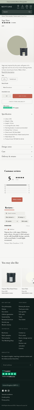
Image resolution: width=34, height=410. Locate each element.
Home (3, 16)
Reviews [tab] (9, 207)
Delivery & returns (9, 156)
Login (20, 340)
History (4, 309)
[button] (17, 188)
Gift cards (22, 314)
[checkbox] (24, 221)
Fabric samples (6, 335)
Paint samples (9, 16)
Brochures (5, 333)
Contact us (22, 333)
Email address (7, 363)
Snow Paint (25, 289)
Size (3, 75)
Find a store (22, 335)
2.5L (4, 79)
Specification (6, 114)
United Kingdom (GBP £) (10, 385)
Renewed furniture (7, 319)
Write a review (17, 199)
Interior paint (17, 16)
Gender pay (5, 322)
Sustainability (6, 317)
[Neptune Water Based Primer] (11, 277)
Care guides (22, 312)
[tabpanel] (17, 229)
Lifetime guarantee (7, 314)
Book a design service (25, 338)
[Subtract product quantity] (10, 96)
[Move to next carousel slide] (32, 281)
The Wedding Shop (8, 340)
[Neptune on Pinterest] (6, 391)
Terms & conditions (7, 394)
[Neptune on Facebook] (3, 391)
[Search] (29, 12)
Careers (21, 348)
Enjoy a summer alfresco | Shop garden (17, 1)
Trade (20, 317)
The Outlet (22, 319)
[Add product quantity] (3, 96)
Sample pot (13, 79)
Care (3, 151)
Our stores (5, 312)
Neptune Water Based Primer (9, 289)
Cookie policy (6, 397)
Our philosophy (6, 306)
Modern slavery (6, 325)
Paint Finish (5, 83)
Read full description (8, 72)
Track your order (24, 309)
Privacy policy (5, 400)
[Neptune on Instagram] (8, 391)
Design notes (7, 147)
